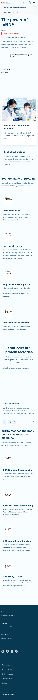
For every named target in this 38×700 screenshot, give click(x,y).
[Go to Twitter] (12, 651)
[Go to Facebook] (7, 651)
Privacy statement (7, 669)
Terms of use (6, 665)
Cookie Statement (7, 674)
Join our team (5, 627)
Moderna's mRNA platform (13, 37)
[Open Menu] (33, 2)
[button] (4, 422)
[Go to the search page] (29, 2)
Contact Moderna (7, 678)
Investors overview (7, 615)
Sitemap (4, 683)
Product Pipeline (6, 638)
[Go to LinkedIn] (16, 651)
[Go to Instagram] (2, 651)
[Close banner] (35, 7)
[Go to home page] (6, 2)
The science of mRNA (11, 33)
